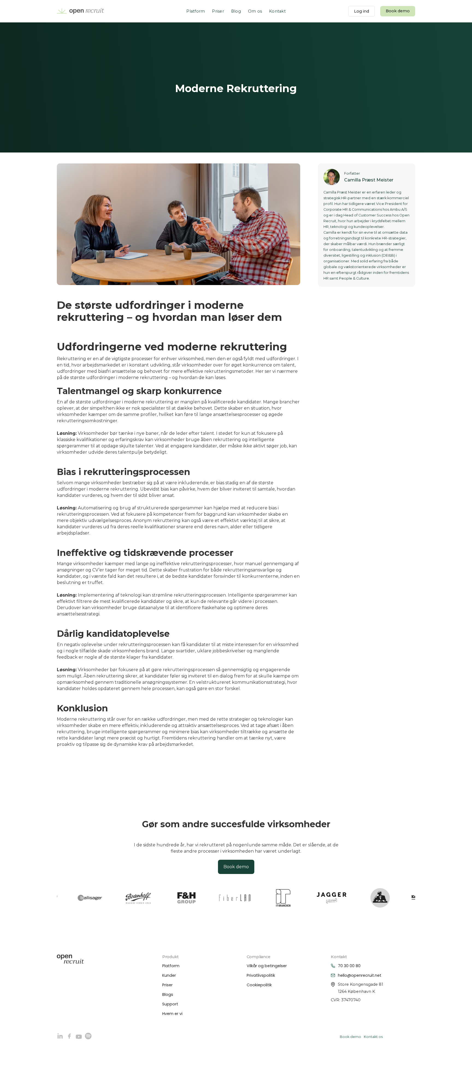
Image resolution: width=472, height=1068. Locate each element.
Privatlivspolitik (261, 975)
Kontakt (277, 11)
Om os (255, 11)
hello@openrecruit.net (359, 975)
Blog (236, 11)
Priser (218, 11)
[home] (80, 11)
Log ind (361, 11)
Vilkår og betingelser (267, 966)
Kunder (169, 975)
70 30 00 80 (349, 966)
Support (170, 1004)
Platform (195, 11)
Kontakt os (373, 1037)
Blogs (167, 994)
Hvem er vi (172, 1013)
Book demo (398, 10)
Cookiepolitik (259, 985)
